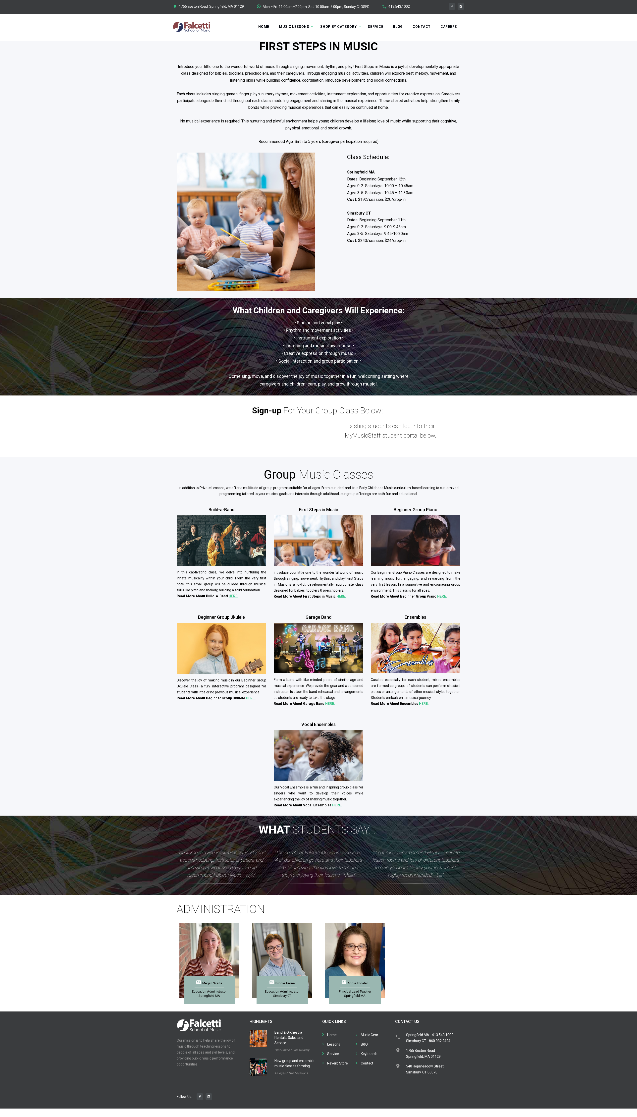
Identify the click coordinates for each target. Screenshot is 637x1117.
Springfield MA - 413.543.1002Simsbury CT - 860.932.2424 (429, 1038)
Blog (398, 27)
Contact (422, 27)
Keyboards (369, 1054)
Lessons (333, 1044)
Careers (448, 27)
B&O (364, 1044)
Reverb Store (337, 1063)
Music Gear (369, 1035)
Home (263, 27)
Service (375, 27)
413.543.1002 (399, 6)
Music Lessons (294, 27)
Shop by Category (338, 27)
